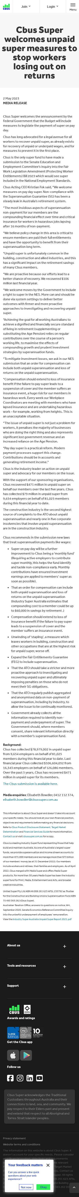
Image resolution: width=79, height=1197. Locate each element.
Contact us (9, 836)
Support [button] (13, 985)
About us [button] (13, 945)
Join (24, 6)
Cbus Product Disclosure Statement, (31, 827)
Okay (43, 1187)
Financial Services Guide (36, 831)
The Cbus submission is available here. (30, 784)
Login (51, 6)
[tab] (39, 948)
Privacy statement (14, 1138)
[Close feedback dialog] (48, 1165)
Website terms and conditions (21, 1144)
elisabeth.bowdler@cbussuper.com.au (30, 799)
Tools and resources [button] (21, 965)
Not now (26, 1187)
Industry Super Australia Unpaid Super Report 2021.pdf (42, 919)
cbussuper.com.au (33, 836)
